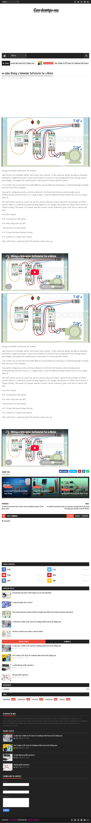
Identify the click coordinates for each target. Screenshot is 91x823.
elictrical (6, 689)
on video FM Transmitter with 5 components (42, 492)
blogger (70, 516)
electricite (26, 78)
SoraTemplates (12, 820)
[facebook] (75, 1)
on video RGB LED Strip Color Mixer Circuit (75, 493)
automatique (37, 63)
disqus (77, 516)
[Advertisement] (45, 34)
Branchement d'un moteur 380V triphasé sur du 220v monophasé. (32, 593)
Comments (67, 642)
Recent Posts (23, 642)
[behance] (88, 1)
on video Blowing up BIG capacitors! (23, 665)
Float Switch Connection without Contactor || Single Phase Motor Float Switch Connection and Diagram (42, 612)
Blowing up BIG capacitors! (20, 675)
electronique (49, 699)
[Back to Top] (88, 820)
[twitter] (78, 1)
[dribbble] (81, 1)
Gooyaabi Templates (33, 820)
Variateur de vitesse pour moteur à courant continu (27, 631)
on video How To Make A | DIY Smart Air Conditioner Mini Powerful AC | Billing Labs (36, 621)
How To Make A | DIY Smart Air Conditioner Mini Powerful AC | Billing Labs (66, 63)
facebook (85, 516)
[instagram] (84, 1)
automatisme (21, 699)
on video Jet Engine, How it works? (22, 602)
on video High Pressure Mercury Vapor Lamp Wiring (15, 492)
